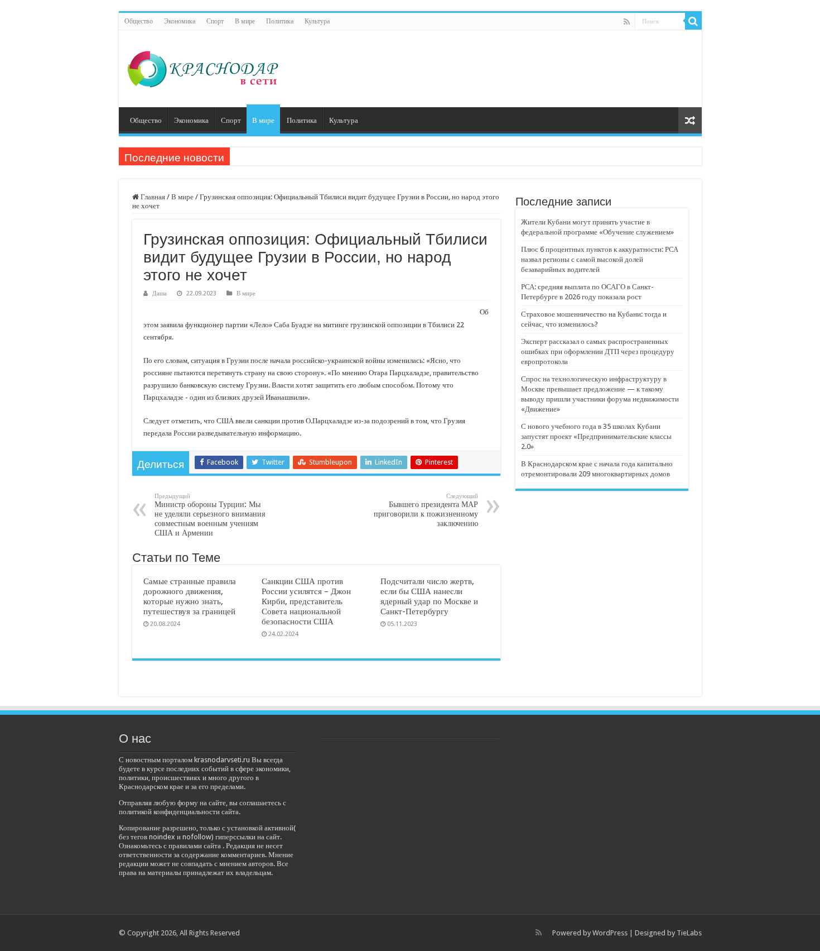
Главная (152, 197)
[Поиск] (693, 21)
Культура (317, 21)
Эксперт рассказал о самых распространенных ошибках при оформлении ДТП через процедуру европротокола (597, 351)
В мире (245, 21)
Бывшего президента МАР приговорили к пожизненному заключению (426, 510)
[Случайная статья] (690, 120)
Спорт (215, 21)
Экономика (179, 21)
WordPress (610, 933)
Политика (279, 21)
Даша (159, 293)
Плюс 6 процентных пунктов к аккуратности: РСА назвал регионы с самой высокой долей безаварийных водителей (599, 259)
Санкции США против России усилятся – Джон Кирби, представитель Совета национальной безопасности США (306, 601)
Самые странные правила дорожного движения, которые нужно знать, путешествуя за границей (189, 596)
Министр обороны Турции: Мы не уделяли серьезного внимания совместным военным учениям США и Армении (210, 515)
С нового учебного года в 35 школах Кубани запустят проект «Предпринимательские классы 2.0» (596, 436)
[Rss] (627, 21)
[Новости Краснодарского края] (203, 66)
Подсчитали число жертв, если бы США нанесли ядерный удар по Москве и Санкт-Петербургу (429, 596)
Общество (138, 21)
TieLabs (689, 933)
